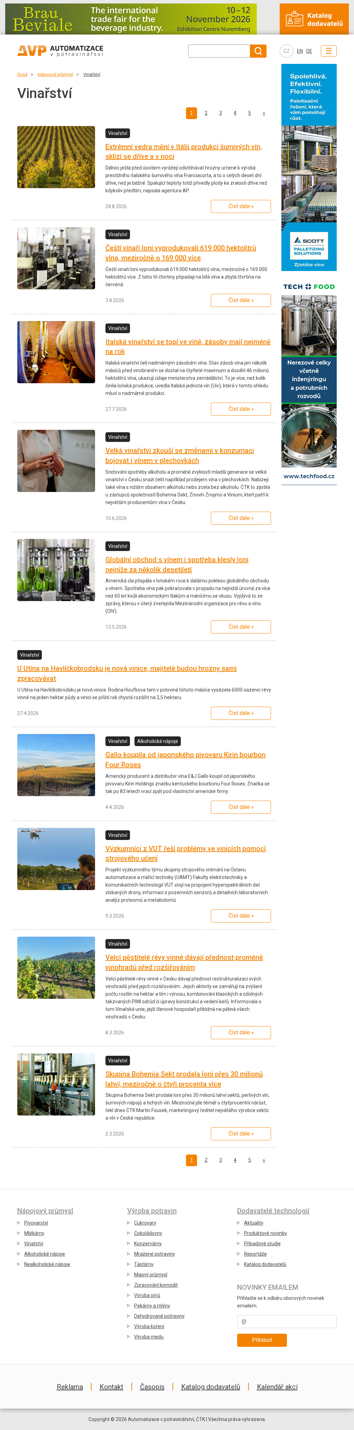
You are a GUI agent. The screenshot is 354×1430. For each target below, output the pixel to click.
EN (300, 51)
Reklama (70, 1387)
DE (309, 51)
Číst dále (239, 206)
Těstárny (143, 1264)
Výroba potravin (152, 1211)
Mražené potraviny (154, 1254)
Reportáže (255, 1254)
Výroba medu (149, 1337)
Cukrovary (145, 1223)
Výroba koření (149, 1326)
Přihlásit (262, 1340)
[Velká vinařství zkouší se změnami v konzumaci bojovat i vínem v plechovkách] (56, 461)
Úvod (22, 74)
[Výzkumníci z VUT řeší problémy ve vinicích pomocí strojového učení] (56, 859)
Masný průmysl (150, 1274)
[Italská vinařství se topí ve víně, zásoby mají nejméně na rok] (56, 352)
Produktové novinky (265, 1233)
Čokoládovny (148, 1233)
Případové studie (262, 1243)
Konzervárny (148, 1243)
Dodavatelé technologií (273, 1211)
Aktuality (253, 1223)
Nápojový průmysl (55, 74)
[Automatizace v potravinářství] (74, 50)
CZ (286, 51)
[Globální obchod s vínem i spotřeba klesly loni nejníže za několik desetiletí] (56, 570)
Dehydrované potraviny (159, 1316)
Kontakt (111, 1387)
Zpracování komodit (156, 1285)
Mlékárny (34, 1233)
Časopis (152, 1387)
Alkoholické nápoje (44, 1254)
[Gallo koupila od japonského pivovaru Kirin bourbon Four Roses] (56, 765)
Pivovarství (36, 1223)
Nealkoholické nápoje (47, 1264)
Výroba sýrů (147, 1295)
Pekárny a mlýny (152, 1305)
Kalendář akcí (277, 1387)
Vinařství (91, 74)
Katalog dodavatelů (265, 1264)
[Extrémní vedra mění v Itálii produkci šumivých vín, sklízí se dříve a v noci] (56, 157)
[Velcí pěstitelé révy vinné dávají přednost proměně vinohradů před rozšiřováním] (56, 968)
